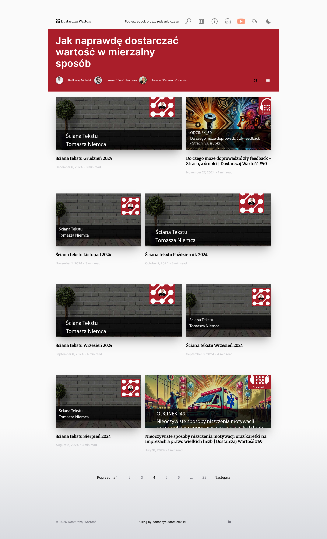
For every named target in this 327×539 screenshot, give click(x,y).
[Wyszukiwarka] (188, 21)
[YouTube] (241, 21)
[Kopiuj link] (254, 21)
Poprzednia (106, 477)
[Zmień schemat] (267, 21)
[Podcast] (228, 21)
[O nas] (214, 21)
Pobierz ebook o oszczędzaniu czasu (152, 21)
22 (204, 477)
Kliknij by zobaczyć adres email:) (162, 522)
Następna (222, 477)
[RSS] (201, 21)
